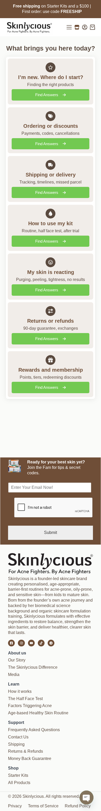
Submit (50, 532)
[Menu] (69, 27)
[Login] (84, 27)
